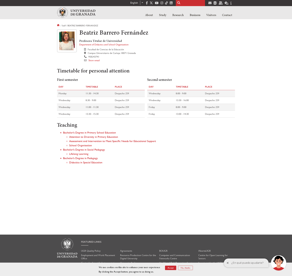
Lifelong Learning (78, 153)
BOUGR (163, 250)
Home (58, 25)
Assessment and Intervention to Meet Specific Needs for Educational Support (112, 141)
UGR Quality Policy (91, 250)
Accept (171, 268)
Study (162, 15)
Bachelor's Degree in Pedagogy (80, 158)
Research (178, 15)
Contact (227, 15)
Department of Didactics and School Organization (104, 44)
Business (195, 15)
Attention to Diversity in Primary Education (93, 136)
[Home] (76, 12)
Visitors (211, 15)
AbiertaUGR (204, 250)
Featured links (91, 241)
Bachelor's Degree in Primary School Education (89, 132)
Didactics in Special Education (85, 162)
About (149, 15)
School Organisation (80, 145)
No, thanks (185, 268)
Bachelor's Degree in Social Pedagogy (84, 149)
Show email (94, 60)
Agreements (126, 250)
